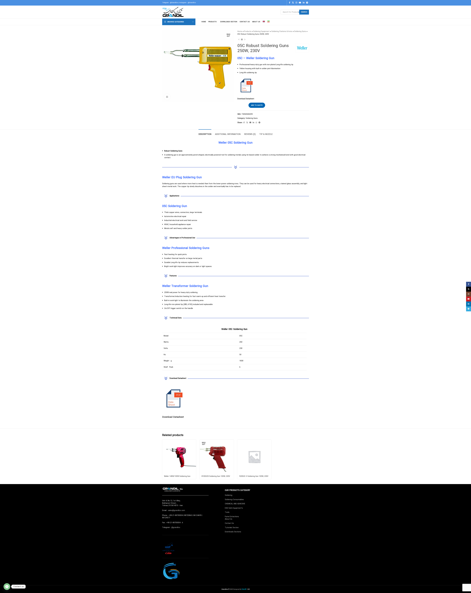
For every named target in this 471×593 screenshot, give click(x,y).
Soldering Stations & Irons (281, 31)
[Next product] (244, 39)
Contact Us (229, 523)
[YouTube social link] (300, 3)
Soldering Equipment (261, 31)
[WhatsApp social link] (256, 122)
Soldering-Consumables (234, 499)
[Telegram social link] (307, 3)
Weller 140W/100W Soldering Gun (177, 476)
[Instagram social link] (296, 3)
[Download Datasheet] (174, 398)
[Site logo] (173, 12)
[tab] (204, 133)
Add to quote (257, 105)
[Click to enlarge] (167, 97)
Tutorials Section (232, 527)
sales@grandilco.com (176, 510)
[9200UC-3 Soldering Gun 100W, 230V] (254, 457)
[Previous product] (238, 39)
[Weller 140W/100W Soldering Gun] (179, 457)
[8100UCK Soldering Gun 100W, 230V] (217, 457)
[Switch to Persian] (268, 21)
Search (304, 12)
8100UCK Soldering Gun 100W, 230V (216, 476)
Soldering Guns (300, 31)
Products (247, 31)
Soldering (228, 495)
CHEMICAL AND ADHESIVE (235, 503)
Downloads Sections (233, 531)
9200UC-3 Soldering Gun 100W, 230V (253, 476)
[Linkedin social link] (303, 3)
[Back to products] (241, 39)
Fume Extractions (232, 516)
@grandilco (175, 527)
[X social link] (293, 3)
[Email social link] (250, 122)
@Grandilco (174, 2)
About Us (228, 519)
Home (239, 31)
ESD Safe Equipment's (234, 508)
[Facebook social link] (289, 3)
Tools (227, 512)
